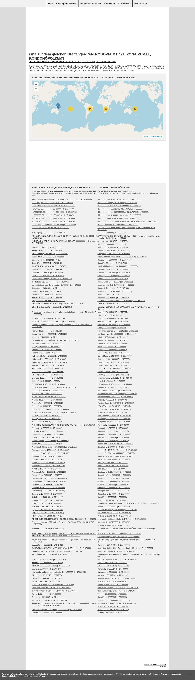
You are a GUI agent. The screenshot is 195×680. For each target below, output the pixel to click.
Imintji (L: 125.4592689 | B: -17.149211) (113, 337)
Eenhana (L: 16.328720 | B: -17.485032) (113, 298)
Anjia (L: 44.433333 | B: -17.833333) (112, 233)
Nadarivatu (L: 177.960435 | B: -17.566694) (114, 434)
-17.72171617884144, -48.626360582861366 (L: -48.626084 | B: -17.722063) (128, 221)
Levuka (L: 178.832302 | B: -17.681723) (47, 375)
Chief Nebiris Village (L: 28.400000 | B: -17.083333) (118, 266)
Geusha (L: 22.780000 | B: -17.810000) (113, 322)
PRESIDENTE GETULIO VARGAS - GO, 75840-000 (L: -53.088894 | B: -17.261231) (64, 519)
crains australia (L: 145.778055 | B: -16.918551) (116, 285)
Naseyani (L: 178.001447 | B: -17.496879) (48, 463)
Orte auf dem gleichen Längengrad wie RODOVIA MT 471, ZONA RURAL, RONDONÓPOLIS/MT (72, 61)
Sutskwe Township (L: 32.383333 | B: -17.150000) (117, 578)
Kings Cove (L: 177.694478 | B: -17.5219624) (49, 362)
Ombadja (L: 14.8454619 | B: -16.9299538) (48, 488)
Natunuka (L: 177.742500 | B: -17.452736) (48, 466)
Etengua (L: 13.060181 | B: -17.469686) (113, 304)
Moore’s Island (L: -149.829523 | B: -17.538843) (50, 409)
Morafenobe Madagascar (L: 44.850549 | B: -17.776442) (54, 412)
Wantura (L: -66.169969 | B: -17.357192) (113, 610)
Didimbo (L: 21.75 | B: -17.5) (108, 294)
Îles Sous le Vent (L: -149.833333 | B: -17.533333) (117, 334)
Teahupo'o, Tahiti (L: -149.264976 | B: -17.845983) (51, 588)
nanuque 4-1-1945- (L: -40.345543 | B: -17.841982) (117, 450)
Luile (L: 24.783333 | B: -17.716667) (111, 381)
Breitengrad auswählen (66, 3)
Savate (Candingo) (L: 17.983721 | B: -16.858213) (117, 560)
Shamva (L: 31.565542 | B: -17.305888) (47, 563)
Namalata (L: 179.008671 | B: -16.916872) (114, 447)
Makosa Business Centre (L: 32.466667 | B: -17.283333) (54, 387)
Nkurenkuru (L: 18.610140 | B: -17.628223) (114, 475)
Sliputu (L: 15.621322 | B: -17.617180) (47, 575)
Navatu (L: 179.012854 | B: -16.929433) (113, 466)
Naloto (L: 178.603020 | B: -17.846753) (47, 444)
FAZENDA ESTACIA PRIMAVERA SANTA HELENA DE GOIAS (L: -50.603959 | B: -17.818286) (128, 308)
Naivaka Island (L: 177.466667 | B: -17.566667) (50, 441)
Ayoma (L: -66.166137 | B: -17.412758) (113, 241)
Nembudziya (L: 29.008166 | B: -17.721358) (114, 472)
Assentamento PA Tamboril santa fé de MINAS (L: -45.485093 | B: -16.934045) (62, 200)
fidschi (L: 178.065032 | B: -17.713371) (113, 312)
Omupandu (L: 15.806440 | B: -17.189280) (48, 491)
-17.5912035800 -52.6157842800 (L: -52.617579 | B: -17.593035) (123, 212)
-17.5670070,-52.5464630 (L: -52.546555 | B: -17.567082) (54, 212)
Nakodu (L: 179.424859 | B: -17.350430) (113, 441)
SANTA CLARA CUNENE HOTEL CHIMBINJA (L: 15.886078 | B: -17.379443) (61, 548)
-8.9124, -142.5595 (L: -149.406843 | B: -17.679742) (118, 225)
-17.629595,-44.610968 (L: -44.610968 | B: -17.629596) (53, 218)
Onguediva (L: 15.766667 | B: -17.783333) (114, 494)
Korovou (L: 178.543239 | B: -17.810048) (113, 362)
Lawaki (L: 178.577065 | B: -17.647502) (113, 372)
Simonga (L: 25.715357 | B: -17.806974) (113, 566)
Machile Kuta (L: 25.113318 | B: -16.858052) (49, 384)
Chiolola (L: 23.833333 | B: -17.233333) (113, 269)
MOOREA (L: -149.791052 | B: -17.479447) (114, 406)
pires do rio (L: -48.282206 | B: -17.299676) (114, 513)
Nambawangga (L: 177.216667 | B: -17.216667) (50, 450)
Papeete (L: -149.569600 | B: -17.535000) (114, 507)
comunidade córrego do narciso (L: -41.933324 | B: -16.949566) (57, 285)
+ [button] (36, 84)
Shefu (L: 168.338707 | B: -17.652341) (112, 563)
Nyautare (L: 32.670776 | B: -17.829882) (113, 478)
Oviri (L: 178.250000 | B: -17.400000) (46, 503)
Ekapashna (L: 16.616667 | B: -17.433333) (48, 301)
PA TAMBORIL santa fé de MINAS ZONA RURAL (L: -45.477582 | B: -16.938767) (128, 503)
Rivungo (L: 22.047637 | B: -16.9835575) (48, 528)
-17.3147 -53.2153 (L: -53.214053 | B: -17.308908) (117, 203)
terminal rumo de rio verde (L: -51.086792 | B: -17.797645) (54, 591)
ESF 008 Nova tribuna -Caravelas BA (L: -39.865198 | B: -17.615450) (59, 304)
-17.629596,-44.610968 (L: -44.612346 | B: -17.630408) (53, 221)
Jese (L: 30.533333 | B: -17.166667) (46, 347)
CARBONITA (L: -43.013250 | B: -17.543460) (49, 266)
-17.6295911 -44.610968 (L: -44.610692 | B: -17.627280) (119, 215)
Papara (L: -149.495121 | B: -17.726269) (48, 507)
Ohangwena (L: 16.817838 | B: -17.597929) (49, 481)
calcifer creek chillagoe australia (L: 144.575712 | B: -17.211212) (122, 257)
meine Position (140, 3)
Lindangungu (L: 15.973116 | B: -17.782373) (115, 378)
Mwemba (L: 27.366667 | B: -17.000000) (47, 431)
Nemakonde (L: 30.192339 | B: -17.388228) (49, 472)
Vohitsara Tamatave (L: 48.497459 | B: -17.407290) (117, 603)
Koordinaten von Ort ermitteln (117, 3)
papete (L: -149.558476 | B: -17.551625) (47, 510)
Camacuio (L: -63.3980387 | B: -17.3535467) (115, 260)
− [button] (36, 89)
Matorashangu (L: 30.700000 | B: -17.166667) (115, 397)
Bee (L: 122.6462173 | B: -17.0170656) (113, 247)
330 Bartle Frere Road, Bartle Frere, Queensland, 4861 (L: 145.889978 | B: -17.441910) (126, 229)
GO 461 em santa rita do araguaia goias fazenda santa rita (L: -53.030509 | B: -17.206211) (62, 326)
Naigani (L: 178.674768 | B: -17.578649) (113, 438)
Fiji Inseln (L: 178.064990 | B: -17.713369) (48, 318)
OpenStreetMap (156, 136)
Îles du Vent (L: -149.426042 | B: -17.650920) (49, 334)
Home (50, 3)
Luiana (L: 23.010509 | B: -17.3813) (46, 381)
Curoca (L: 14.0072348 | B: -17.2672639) (113, 288)
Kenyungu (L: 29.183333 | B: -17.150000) (114, 359)
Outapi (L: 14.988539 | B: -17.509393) (112, 497)
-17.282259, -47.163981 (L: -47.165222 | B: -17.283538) (119, 200)
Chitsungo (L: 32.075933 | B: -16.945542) (114, 276)
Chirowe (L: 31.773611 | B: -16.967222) (47, 273)
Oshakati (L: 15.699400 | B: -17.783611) (47, 497)
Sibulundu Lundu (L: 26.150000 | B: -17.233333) (51, 566)
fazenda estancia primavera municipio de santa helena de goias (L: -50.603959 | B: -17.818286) (64, 313)
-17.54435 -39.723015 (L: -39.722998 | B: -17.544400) (53, 209)
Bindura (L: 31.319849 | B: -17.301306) (47, 251)
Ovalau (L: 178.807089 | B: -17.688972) (113, 500)
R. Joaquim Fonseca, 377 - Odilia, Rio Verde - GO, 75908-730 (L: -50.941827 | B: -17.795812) (63, 523)
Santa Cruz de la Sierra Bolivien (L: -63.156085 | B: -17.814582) (57, 551)
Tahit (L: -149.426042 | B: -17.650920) (47, 582)
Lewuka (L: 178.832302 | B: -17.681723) (113, 375)
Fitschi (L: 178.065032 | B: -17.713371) (113, 318)
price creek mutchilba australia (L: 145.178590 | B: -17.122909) (122, 519)
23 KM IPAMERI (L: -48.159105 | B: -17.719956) (50, 228)
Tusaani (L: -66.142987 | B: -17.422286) (47, 597)
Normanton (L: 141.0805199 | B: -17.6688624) (50, 478)
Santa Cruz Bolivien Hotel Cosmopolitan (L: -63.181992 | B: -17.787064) (125, 548)
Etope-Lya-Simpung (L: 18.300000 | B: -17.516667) (52, 307)
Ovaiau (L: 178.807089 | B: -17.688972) (47, 500)
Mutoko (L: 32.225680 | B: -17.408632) (47, 428)
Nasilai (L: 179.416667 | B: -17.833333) (113, 463)
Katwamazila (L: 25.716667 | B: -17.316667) (49, 359)
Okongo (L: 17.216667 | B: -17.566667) (113, 485)
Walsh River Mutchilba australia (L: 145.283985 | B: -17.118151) (57, 610)
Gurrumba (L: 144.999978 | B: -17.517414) (114, 325)
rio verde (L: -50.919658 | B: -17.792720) (113, 525)
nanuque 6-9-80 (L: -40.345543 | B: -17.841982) (50, 453)
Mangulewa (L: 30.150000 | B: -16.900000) (114, 391)
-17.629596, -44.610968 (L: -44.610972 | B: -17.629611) (119, 218)
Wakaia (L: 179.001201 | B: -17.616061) (113, 607)
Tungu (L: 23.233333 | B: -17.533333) (112, 594)
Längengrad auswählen (90, 3)
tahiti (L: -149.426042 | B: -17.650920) (112, 582)
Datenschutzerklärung (36, 676)
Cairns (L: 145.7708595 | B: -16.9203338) (48, 257)
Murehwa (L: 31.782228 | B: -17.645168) (113, 425)
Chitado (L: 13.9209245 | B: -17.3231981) (114, 273)
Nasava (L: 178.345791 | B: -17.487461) (47, 460)
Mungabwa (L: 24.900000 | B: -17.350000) (114, 422)
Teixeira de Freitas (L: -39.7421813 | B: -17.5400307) (118, 588)
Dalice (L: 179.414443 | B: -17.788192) (47, 291)
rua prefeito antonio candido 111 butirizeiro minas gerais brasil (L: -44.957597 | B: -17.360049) (63, 541)
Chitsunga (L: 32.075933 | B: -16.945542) (48, 276)
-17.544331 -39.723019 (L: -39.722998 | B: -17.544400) (119, 206)
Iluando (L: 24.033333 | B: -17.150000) (47, 337)
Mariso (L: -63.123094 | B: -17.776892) (47, 394)
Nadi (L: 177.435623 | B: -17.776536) (46, 438)
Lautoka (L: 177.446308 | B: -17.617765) (48, 372)
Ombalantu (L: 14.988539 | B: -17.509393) (114, 488)
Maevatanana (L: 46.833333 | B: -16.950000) (115, 384)
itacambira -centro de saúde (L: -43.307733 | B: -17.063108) (55, 340)
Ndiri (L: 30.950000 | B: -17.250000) (111, 469)
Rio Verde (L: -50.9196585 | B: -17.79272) (114, 522)
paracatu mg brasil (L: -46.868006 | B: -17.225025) (117, 510)
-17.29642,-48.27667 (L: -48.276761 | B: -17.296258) (52, 203)
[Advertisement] (97, 30)
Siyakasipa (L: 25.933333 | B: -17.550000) (114, 572)
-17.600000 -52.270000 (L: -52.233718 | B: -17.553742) (53, 215)
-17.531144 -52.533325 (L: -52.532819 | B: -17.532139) (53, 206)
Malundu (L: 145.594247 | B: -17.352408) (48, 391)
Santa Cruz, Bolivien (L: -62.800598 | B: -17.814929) (118, 551)
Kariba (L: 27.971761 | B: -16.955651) (112, 350)
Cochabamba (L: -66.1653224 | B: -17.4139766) (50, 282)
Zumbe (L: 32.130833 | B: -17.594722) (112, 613)
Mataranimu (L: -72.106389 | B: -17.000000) (49, 397)
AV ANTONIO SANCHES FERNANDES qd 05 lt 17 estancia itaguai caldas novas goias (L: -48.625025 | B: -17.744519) (129, 237)
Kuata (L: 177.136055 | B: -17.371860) (112, 365)
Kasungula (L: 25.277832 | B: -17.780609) (114, 353)
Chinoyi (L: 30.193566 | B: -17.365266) (47, 269)
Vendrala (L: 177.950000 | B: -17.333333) (114, 600)
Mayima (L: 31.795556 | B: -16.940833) (47, 400)
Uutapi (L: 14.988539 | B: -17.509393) (112, 597)
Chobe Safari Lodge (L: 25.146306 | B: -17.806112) (52, 279)
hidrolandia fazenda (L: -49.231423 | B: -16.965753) (118, 331)
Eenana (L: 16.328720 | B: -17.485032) (47, 298)
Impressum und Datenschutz (155, 665)
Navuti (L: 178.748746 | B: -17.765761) (47, 469)
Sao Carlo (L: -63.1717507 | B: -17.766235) (49, 560)
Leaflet (146, 136)
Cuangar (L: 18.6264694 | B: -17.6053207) (48, 288)
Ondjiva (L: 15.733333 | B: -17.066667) (47, 494)
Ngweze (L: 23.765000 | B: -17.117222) (47, 475)
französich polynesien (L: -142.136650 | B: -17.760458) (53, 322)
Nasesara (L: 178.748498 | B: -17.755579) (114, 460)
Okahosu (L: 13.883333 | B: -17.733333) (113, 481)
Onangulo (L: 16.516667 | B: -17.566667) (113, 491)
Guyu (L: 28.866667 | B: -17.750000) (112, 328)
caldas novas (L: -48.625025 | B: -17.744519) (49, 260)
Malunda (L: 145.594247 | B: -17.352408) (113, 387)
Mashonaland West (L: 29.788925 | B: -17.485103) (117, 394)
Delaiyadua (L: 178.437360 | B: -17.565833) (115, 291)
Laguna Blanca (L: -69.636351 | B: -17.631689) (116, 369)
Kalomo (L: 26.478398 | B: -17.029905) (47, 350)
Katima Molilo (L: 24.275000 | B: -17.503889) (49, 356)
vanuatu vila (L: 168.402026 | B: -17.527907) (49, 600)
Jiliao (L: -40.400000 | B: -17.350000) (112, 347)
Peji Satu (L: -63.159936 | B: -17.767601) (48, 513)
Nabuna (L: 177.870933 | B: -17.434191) (48, 434)
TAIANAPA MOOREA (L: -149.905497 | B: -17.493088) (53, 585)
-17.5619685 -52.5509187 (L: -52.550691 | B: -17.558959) (120, 209)
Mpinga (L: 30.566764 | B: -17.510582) (112, 412)
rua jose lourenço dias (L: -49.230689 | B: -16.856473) (118, 537)
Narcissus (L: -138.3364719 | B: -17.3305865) (115, 456)
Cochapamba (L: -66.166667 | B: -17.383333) (115, 282)
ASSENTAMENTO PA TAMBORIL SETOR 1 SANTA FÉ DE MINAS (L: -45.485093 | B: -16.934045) (64, 237)
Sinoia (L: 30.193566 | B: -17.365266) (46, 569)
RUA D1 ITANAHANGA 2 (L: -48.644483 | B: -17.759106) (119, 534)
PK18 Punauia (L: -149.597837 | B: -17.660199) (50, 516)
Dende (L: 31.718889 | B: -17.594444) (47, 294)
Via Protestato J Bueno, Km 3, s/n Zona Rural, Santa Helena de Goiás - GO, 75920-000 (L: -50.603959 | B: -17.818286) (64, 604)
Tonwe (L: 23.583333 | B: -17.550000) (46, 594)
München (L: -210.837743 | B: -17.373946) (114, 419)
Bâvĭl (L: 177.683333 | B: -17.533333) (46, 247)
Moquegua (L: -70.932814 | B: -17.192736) (114, 409)
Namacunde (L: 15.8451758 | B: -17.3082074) (115, 444)
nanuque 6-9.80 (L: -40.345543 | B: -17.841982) (116, 453)
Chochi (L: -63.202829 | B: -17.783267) (113, 279)
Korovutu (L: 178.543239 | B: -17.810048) (48, 365)
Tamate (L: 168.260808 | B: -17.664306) (113, 585)
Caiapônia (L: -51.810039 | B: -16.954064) (114, 254)
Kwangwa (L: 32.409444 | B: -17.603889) (48, 369)
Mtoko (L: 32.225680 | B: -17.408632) (46, 416)
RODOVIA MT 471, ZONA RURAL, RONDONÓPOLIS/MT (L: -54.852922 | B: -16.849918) (127, 529)
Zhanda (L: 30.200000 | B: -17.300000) (47, 613)
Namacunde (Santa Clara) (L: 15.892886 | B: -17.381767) (54, 447)
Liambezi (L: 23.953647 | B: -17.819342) (47, 378)
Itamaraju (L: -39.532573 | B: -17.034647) (48, 343)
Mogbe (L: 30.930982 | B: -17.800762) (47, 406)
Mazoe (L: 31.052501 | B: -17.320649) (112, 400)
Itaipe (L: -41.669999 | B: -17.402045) (112, 340)
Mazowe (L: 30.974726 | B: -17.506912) (47, 403)
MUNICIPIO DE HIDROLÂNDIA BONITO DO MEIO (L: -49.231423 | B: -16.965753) (63, 425)
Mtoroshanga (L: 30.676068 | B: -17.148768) (115, 416)
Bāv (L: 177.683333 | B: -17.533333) (112, 244)
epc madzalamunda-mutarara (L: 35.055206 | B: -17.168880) (121, 301)
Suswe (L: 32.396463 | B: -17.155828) (47, 578)
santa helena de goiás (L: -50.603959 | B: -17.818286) (53, 554)
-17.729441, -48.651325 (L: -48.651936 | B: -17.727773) (54, 225)
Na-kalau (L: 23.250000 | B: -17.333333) (113, 431)
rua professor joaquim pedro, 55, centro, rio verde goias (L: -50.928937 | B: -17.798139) (126, 541)
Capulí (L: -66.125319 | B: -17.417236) (112, 263)
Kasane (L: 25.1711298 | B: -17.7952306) (48, 353)
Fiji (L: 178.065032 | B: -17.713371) (111, 315)
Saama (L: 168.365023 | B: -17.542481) (47, 545)
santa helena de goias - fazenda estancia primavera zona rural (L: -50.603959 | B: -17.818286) (129, 555)
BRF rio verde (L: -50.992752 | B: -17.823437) (50, 254)
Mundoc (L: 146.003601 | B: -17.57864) (47, 422)
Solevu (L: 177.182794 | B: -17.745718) (113, 575)
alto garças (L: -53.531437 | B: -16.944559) (48, 233)
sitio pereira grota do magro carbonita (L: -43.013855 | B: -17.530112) (59, 572)
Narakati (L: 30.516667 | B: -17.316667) (47, 456)
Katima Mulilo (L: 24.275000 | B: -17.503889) (115, 356)
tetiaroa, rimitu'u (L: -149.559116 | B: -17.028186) (116, 591)
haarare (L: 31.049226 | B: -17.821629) (47, 331)
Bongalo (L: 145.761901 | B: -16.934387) (113, 251)
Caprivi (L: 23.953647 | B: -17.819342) (47, 263)
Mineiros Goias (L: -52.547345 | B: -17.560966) (116, 403)
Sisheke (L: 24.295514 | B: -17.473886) (113, 569)
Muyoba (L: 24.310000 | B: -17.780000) (113, 428)
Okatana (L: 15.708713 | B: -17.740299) (47, 485)
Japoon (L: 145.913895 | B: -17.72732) (112, 343)
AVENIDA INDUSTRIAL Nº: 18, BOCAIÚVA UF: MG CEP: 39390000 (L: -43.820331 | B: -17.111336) (64, 242)
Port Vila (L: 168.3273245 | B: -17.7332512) (114, 516)
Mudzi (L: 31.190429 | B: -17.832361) (46, 419)
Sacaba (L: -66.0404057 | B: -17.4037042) (114, 545)
